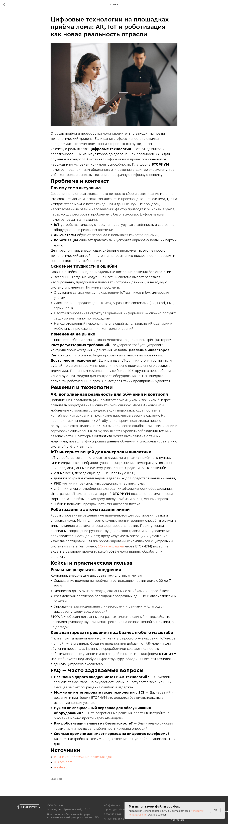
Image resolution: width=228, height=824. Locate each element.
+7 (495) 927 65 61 (114, 818)
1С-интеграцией (111, 546)
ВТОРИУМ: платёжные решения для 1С (85, 757)
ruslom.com (63, 762)
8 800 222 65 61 (112, 814)
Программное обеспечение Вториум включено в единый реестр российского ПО (73, 816)
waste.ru (60, 767)
